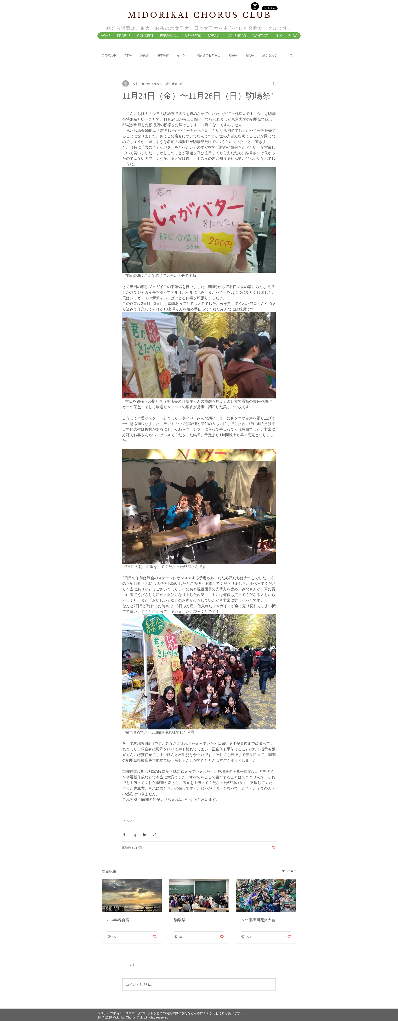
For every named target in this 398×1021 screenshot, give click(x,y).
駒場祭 (179, 920)
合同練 (249, 55)
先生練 (232, 55)
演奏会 (144, 55)
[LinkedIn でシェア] (145, 835)
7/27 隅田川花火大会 (258, 920)
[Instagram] (255, 6)
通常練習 (163, 55)
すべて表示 (289, 871)
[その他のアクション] (273, 83)
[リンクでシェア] (155, 835)
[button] (124, 35)
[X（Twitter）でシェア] (134, 835)
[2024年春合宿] (132, 895)
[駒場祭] (199, 895)
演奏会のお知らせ (208, 55)
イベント (183, 55)
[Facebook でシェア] (124, 835)
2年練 (128, 55)
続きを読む (269, 55)
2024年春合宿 (118, 920)
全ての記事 (109, 55)
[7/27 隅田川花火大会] (266, 895)
